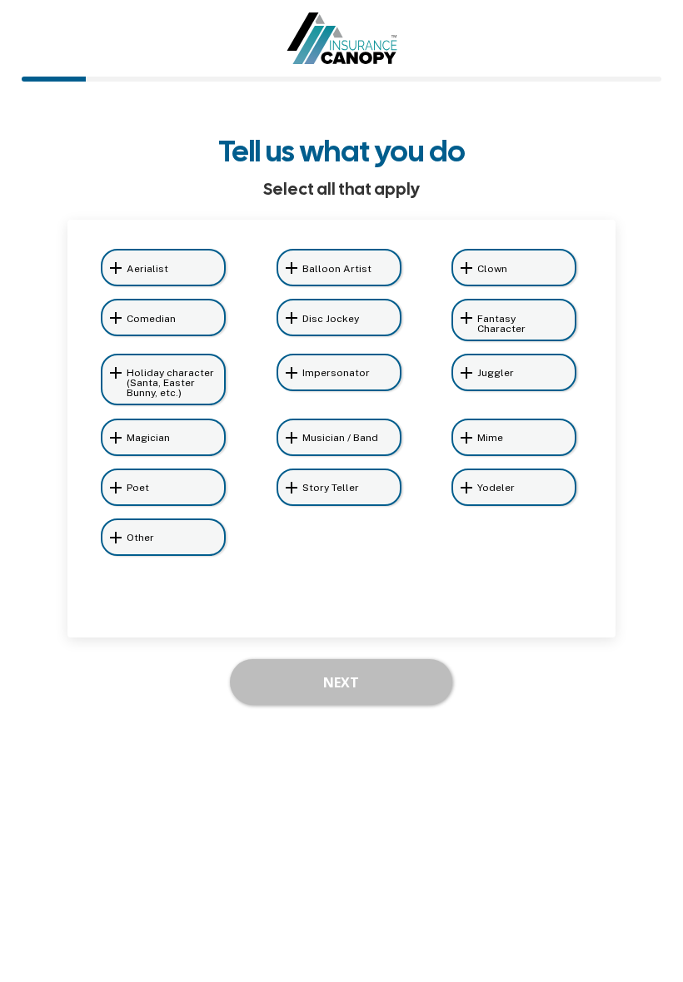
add (116, 268)
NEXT (341, 682)
